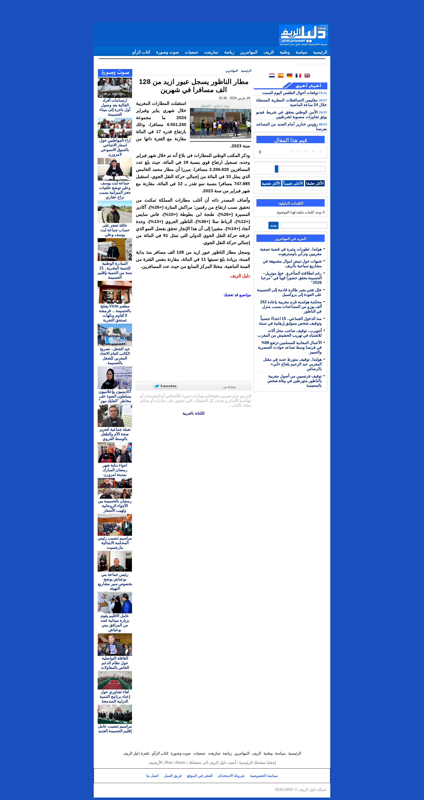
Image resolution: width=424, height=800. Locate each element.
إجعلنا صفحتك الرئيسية (257, 762)
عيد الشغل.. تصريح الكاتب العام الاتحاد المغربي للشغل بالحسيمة (115, 355)
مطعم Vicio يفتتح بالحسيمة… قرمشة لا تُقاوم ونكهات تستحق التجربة (115, 313)
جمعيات (198, 753)
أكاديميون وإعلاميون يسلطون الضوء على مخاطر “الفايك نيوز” (114, 396)
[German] (290, 76)
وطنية (268, 753)
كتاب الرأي (159, 753)
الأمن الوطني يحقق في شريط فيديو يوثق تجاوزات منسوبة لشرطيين (291, 114)
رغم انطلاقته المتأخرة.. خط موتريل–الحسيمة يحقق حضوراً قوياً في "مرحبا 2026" (291, 278)
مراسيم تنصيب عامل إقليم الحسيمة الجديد (115, 728)
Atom (180, 762)
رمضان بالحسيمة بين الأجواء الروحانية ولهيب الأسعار (115, 505)
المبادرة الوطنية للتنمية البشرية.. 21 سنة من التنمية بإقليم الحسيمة (115, 270)
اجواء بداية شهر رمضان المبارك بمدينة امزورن (115, 470)
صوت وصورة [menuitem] (167, 52)
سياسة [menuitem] (301, 52)
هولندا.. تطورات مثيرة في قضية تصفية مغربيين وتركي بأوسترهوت (291, 251)
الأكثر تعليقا (315, 183)
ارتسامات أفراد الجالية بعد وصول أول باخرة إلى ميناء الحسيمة (114, 107)
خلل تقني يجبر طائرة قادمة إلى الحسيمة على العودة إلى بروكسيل (289, 292)
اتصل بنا (152, 775)
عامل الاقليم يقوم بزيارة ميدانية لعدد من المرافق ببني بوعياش (114, 622)
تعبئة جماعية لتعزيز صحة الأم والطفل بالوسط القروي (115, 434)
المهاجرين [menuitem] (249, 52)
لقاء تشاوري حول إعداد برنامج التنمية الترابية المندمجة (115, 696)
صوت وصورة (180, 753)
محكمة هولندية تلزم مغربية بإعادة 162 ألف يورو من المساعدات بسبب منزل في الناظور (291, 306)
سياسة (280, 753)
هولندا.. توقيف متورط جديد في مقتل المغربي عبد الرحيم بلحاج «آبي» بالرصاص (292, 364)
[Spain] (282, 76)
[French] (299, 76)
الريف (256, 753)
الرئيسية (246, 70)
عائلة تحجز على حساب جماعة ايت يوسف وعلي (115, 230)
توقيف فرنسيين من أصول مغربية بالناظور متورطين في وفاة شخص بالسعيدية (294, 380)
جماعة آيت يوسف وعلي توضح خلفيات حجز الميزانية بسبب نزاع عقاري (115, 190)
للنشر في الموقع (200, 775)
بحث (273, 225)
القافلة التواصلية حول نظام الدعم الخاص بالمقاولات (115, 663)
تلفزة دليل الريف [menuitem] (312, 63)
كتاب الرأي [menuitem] (141, 52)
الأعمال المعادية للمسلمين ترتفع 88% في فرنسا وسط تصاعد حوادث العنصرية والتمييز (290, 347)
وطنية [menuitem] (285, 52)
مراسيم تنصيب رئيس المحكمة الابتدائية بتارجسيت (115, 543)
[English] (308, 76)
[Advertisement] (212, 11)
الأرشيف (155, 762)
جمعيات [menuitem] (191, 52)
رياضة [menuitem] (229, 52)
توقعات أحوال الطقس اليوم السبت (294, 92)
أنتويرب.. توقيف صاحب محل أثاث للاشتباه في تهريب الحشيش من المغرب (290, 332)
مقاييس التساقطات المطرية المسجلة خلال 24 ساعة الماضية (291, 102)
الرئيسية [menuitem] (320, 52)
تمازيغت (213, 753)
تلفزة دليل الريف (136, 753)
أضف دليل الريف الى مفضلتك (212, 762)
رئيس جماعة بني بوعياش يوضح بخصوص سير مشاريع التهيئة (115, 581)
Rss (168, 762)
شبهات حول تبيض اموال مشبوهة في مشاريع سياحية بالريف (292, 263)
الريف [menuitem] (269, 52)
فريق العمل (173, 775)
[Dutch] (273, 76)
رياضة (227, 753)
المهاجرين (231, 70)
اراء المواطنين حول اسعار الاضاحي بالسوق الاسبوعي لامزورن (115, 147)
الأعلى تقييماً (293, 183)
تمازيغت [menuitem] (211, 52)
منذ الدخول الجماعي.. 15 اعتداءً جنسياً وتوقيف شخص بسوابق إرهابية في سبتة (290, 320)
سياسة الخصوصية (264, 775)
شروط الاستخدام (231, 775)
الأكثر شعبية (271, 183)
